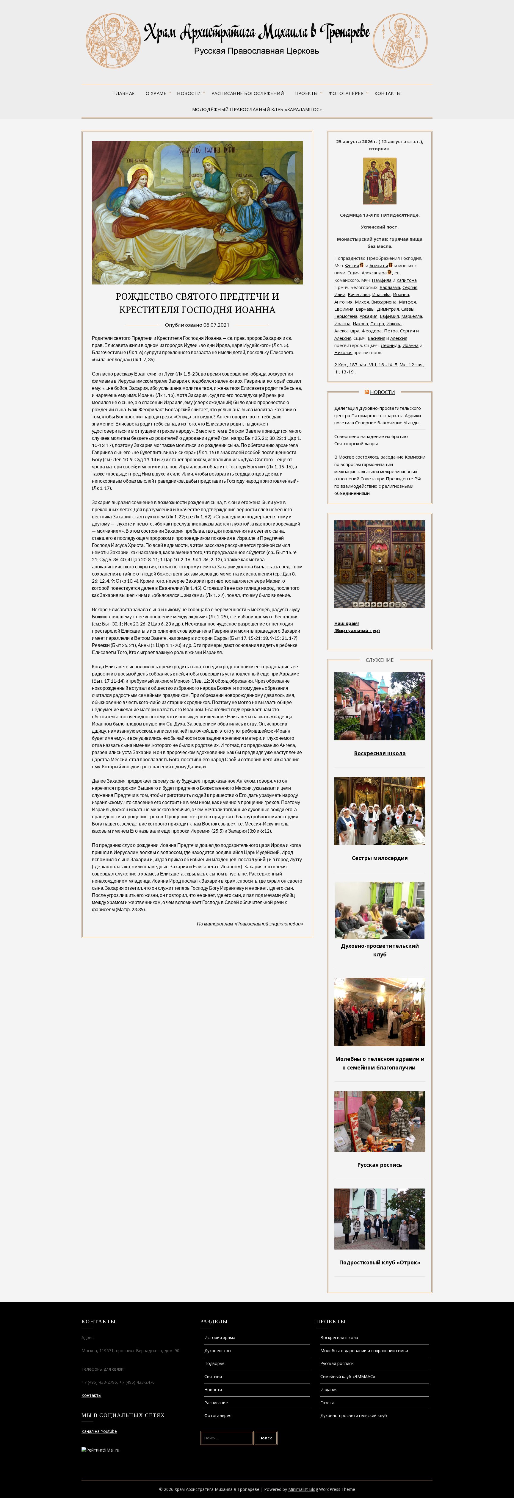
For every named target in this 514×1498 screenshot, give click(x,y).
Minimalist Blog (303, 1489)
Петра (377, 323)
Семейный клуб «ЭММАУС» (347, 1376)
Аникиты (378, 265)
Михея (362, 302)
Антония (343, 302)
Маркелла (411, 316)
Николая (343, 352)
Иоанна (401, 294)
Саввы (407, 309)
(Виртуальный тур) (357, 630)
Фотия (352, 265)
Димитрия (388, 309)
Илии (339, 294)
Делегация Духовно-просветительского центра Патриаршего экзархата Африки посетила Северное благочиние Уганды (377, 415)
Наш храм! (346, 623)
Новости (189, 93)
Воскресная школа (339, 1337)
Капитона (407, 280)
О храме (156, 93)
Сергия (409, 287)
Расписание (216, 1402)
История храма (219, 1337)
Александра (374, 273)
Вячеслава (359, 294)
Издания (329, 1389)
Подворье (214, 1363)
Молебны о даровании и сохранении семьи (364, 1350)
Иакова (360, 323)
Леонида (390, 345)
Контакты (387, 93)
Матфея (407, 302)
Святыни (213, 1376)
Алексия (342, 338)
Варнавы (365, 309)
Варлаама (390, 287)
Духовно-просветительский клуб (353, 1415)
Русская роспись (337, 1363)
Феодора (372, 331)
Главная (124, 93)
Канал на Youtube (99, 1431)
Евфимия (343, 309)
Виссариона (384, 302)
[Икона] (380, 203)
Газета (327, 1402)
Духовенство (217, 1350)
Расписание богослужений (247, 93)
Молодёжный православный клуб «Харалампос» (257, 109)
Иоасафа (381, 294)
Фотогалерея (346, 93)
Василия (376, 338)
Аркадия (368, 316)
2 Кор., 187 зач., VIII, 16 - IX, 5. (366, 365)
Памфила (381, 280)
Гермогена (345, 316)
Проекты (306, 93)
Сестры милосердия (380, 857)
